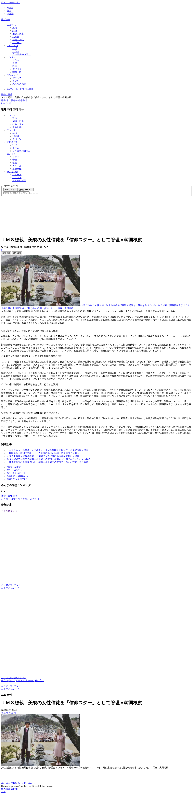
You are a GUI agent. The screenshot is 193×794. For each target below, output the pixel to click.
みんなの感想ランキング (13, 677)
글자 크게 (17, 253)
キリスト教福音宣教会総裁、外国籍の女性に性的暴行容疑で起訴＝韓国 (43, 456)
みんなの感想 (19, 84)
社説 (14, 48)
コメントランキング (11, 686)
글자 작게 (6, 253)
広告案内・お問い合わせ (23, 783)
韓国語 (10, 7)
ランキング (12, 75)
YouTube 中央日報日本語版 (20, 89)
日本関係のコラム (21, 54)
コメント (16, 81)
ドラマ (15, 60)
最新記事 (5, 19)
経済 (14, 30)
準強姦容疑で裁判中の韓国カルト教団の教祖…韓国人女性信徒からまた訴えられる (48, 459)
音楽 (14, 63)
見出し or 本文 (10, 190)
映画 (14, 66)
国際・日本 (18, 33)
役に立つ (39, 680)
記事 (9, 496)
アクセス (16, 78)
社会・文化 (18, 39)
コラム (15, 51)
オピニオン (12, 45)
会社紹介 (5, 783)
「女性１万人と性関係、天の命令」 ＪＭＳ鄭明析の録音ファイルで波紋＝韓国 (47, 450)
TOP (3, 791)
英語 (9, 10)
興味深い (29, 680)
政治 (14, 28)
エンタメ (11, 57)
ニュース (11, 25)
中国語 (10, 13)
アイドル (16, 69)
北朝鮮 (15, 36)
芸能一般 (16, 72)
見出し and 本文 (25, 190)
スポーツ (16, 42)
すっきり (20, 680)
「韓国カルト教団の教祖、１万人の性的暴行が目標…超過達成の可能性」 (44, 453)
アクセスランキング (11, 585)
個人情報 (5, 789)
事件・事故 (6, 94)
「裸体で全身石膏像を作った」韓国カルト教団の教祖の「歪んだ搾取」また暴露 (47, 462)
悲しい (11, 680)
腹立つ (4, 680)
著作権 (14, 789)
